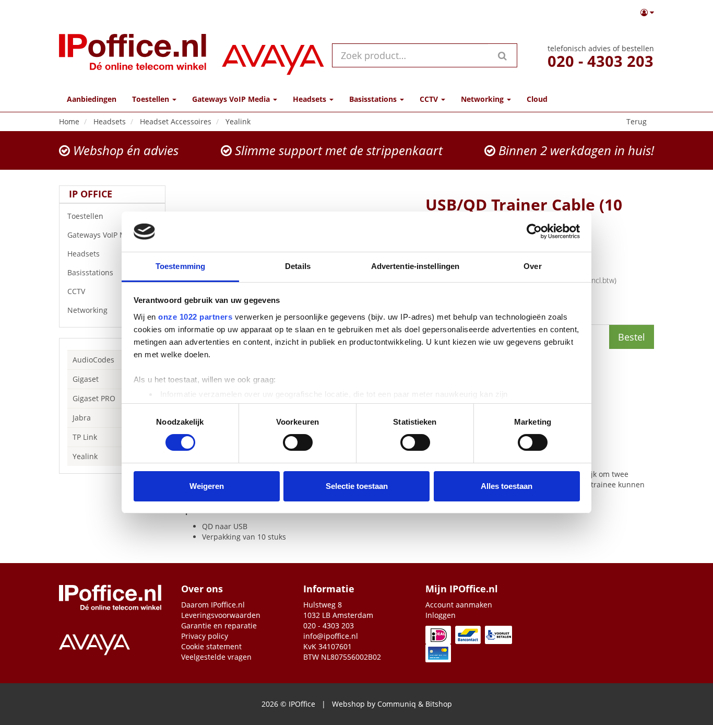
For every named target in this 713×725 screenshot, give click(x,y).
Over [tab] (532, 266)
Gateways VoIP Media (104, 235)
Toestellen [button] (151, 99)
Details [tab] (298, 266)
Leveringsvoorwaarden (220, 615)
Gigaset (86, 379)
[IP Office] (132, 55)
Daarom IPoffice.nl (213, 605)
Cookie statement (211, 646)
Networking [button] (483, 99)
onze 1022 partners (195, 316)
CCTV (76, 291)
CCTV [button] (430, 99)
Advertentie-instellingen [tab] (415, 266)
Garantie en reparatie (219, 625)
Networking (87, 310)
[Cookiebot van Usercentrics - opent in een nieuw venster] (534, 231)
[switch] (298, 442)
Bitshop (438, 704)
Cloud (537, 99)
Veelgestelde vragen (216, 657)
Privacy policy (204, 636)
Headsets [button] (310, 99)
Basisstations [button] (374, 99)
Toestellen (85, 216)
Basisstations (90, 272)
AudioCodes (93, 360)
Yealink (85, 456)
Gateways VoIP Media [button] (232, 99)
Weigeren (206, 486)
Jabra (82, 418)
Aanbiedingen (91, 99)
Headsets (83, 254)
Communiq (396, 704)
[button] (647, 12)
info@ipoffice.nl (330, 636)
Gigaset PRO (94, 398)
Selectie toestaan (357, 486)
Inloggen (440, 615)
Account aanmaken (458, 605)
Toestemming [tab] (180, 266)
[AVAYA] (273, 55)
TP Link (85, 437)
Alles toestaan (506, 486)
